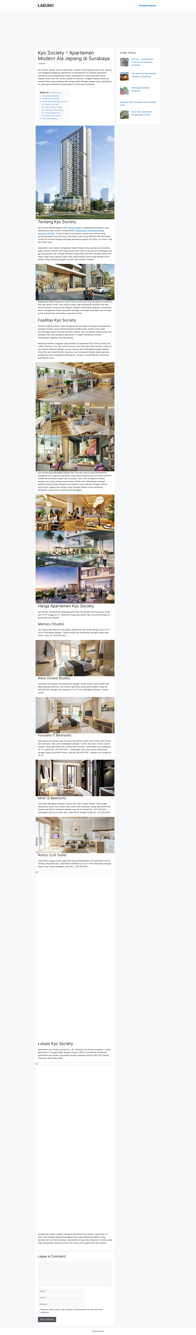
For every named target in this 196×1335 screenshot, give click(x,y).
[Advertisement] (98, 28)
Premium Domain (147, 5)
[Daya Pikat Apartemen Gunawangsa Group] (124, 117)
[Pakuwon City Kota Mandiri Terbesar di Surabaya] (124, 79)
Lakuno (46, 5)
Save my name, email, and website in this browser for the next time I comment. (71, 1311)
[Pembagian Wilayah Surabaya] (124, 93)
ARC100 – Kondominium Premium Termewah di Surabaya (142, 62)
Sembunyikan (56, 92)
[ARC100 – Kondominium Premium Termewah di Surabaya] (124, 65)
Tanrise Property (74, 228)
